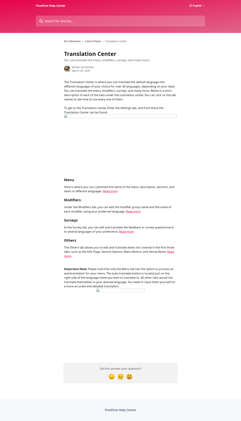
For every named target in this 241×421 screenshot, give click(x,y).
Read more (110, 191)
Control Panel (93, 41)
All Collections (72, 41)
